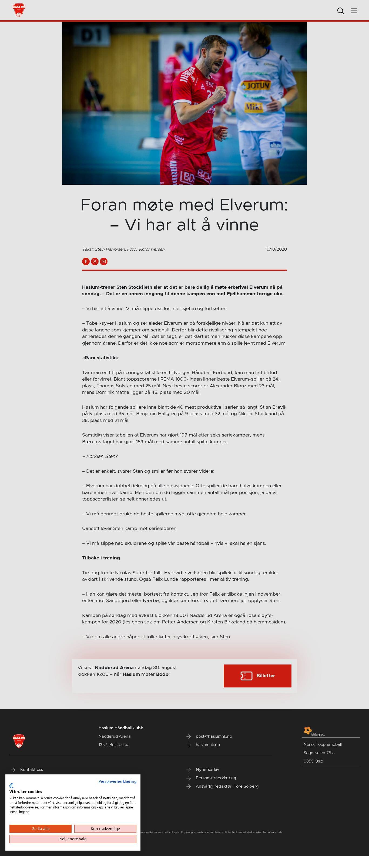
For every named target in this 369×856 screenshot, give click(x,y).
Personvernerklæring (117, 781)
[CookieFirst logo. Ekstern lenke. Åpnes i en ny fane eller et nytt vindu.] (11, 785)
